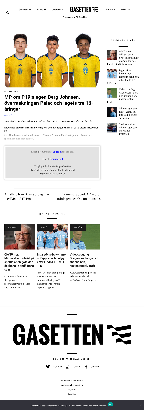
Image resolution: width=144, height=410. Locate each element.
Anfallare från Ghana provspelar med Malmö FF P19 (26, 196)
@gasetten (57, 366)
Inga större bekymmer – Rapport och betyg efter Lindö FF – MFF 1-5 (52, 260)
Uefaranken (57, 9)
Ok (110, 404)
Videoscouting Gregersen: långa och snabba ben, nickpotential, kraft (84, 260)
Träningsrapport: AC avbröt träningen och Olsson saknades (78, 196)
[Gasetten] (84, 9)
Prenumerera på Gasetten (75, 17)
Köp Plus (72, 394)
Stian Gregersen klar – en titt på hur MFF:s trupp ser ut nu (128, 113)
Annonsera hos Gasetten (72, 385)
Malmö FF (41, 9)
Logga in (57, 151)
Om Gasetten (25, 9)
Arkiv (123, 9)
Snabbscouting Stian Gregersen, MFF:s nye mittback (128, 129)
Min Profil (110, 9)
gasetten (95, 366)
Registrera (72, 389)
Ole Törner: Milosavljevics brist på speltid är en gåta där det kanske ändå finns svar (19, 262)
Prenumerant (56, 159)
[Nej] (140, 405)
